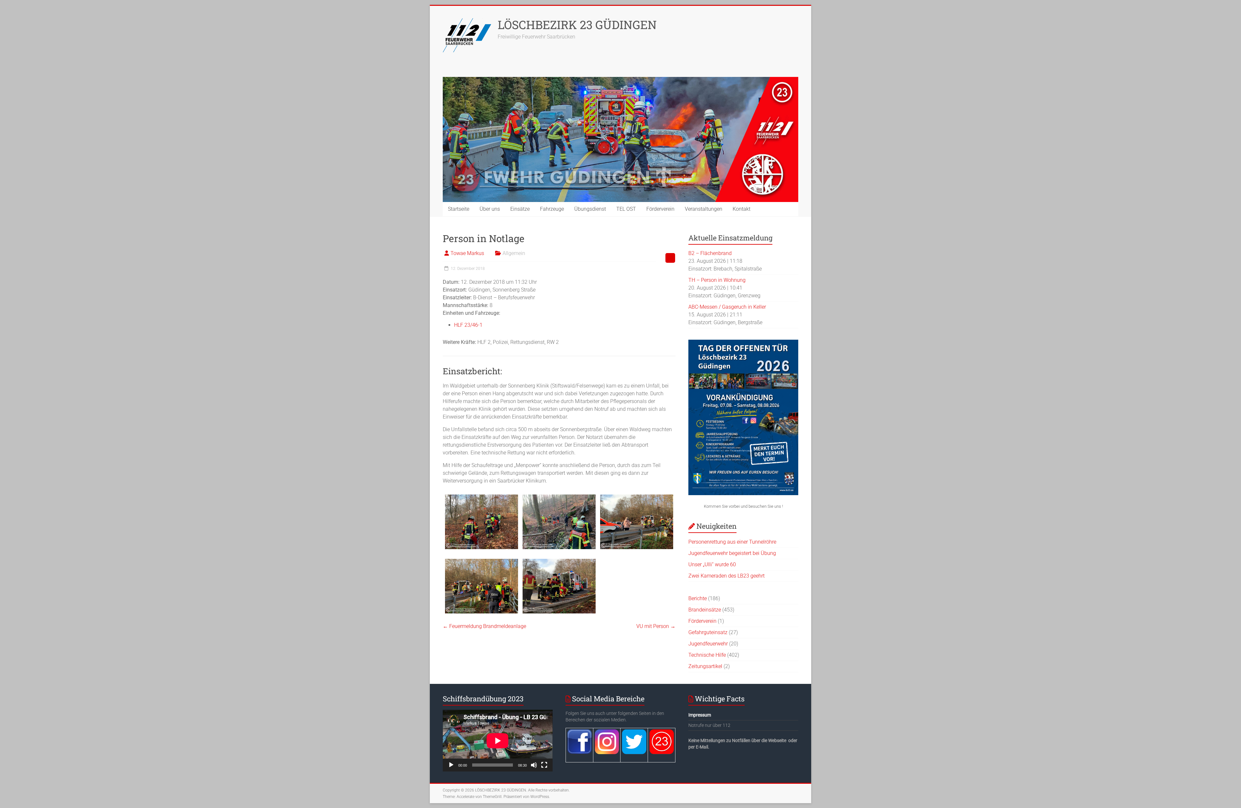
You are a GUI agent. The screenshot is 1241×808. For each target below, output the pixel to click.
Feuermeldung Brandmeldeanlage (484, 626)
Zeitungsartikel (705, 666)
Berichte (697, 598)
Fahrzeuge (552, 209)
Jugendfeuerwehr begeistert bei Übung (732, 553)
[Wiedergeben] (451, 765)
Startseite (458, 209)
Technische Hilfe (707, 655)
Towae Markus (467, 253)
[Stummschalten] (534, 765)
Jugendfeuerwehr (708, 644)
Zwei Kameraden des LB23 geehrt (726, 576)
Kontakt (741, 209)
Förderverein (660, 209)
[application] (498, 740)
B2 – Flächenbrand (710, 253)
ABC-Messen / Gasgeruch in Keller (727, 307)
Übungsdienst (590, 209)
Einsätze (520, 209)
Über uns (490, 209)
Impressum (699, 715)
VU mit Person (655, 626)
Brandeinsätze (704, 610)
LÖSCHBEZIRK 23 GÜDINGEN (577, 24)
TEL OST (626, 209)
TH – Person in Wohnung (717, 280)
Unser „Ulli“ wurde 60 (712, 564)
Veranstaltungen (703, 209)
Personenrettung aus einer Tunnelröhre (732, 542)
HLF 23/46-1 (468, 325)
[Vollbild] (544, 765)
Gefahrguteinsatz (707, 632)
